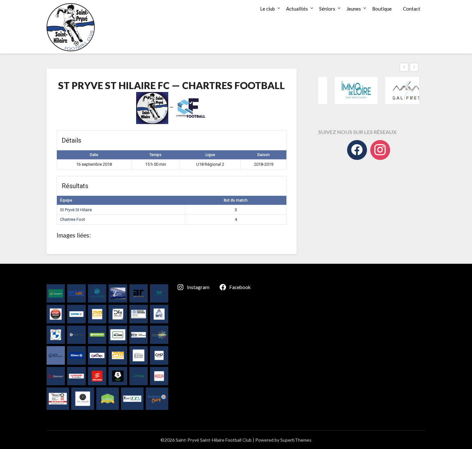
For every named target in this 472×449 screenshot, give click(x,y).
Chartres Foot (72, 219)
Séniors (327, 9)
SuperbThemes (295, 440)
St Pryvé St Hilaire (76, 209)
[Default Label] (380, 150)
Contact (411, 9)
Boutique (382, 9)
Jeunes (353, 9)
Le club (267, 9)
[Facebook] (357, 150)
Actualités (297, 9)
